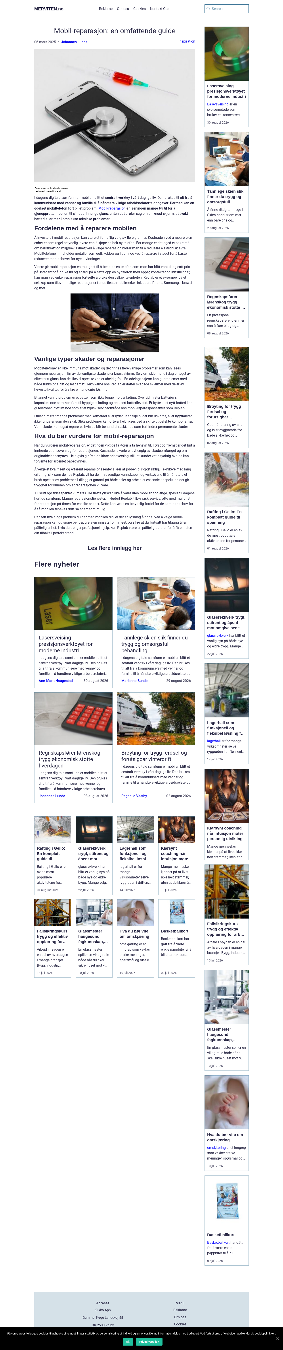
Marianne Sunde (134, 681)
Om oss (123, 9)
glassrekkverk (217, 635)
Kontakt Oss (159, 9)
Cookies (139, 9)
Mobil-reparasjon (112, 208)
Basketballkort (218, 1242)
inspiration (187, 41)
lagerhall (214, 741)
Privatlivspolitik (149, 1341)
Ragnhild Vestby (134, 796)
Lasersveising (218, 104)
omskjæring (216, 1148)
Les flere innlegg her (115, 548)
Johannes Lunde (74, 42)
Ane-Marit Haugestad (56, 681)
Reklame (106, 9)
